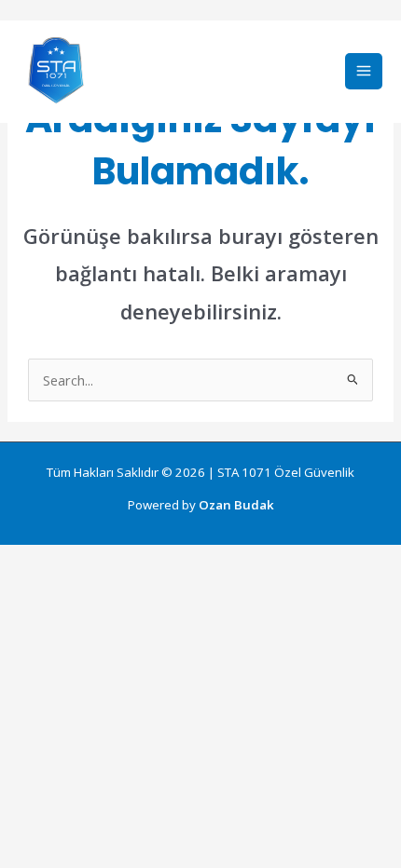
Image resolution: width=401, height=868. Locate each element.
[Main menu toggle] (363, 71)
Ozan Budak (236, 504)
